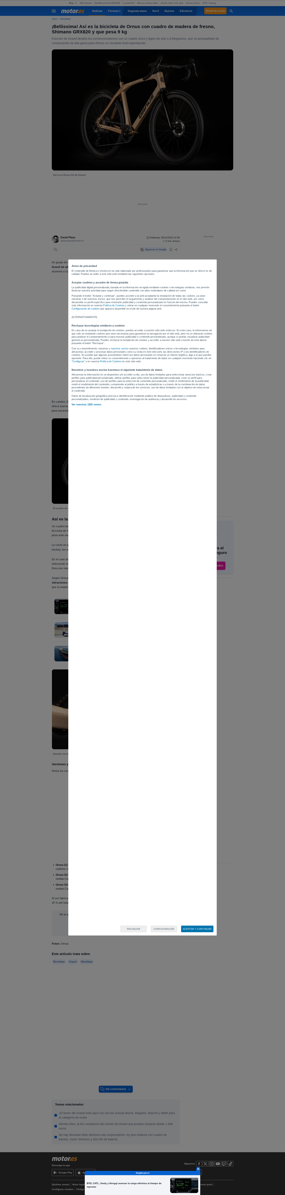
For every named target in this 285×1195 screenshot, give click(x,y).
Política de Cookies (114, 305)
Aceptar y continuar (197, 929)
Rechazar (133, 929)
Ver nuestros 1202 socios (86, 404)
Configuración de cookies (86, 308)
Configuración (164, 929)
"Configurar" (78, 361)
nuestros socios (119, 348)
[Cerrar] (198, 1169)
